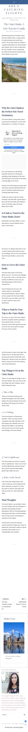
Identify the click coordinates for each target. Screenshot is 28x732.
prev (5, 643)
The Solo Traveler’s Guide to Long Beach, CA (7, 604)
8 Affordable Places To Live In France (21, 602)
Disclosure (22, 723)
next (22, 643)
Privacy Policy (6, 723)
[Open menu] (14, 2)
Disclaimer (15, 723)
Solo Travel (9, 31)
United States (18, 31)
